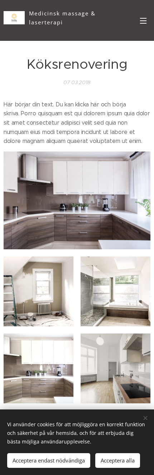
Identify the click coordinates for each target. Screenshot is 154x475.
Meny (143, 20)
